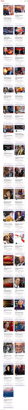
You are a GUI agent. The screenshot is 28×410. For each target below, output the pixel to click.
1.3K (20, 275)
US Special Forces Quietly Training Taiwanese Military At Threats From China (19, 158)
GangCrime (21, 185)
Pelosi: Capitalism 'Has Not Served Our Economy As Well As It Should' (8, 334)
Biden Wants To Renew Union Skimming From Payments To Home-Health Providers (19, 202)
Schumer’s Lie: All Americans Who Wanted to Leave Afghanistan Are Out (19, 356)
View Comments (9, 22)
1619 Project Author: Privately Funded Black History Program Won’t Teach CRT (8, 378)
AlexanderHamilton (6, 141)
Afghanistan (16, 361)
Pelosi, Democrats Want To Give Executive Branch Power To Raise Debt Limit (8, 247)
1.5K (19, 362)
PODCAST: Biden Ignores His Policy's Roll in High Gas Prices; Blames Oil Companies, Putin (8, 18)
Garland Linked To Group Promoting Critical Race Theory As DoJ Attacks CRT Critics (8, 180)
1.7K (20, 340)
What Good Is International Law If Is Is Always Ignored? (8, 57)
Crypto (8, 102)
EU (20, 141)
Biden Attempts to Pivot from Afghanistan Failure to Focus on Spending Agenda (19, 378)
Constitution (9, 141)
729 (8, 253)
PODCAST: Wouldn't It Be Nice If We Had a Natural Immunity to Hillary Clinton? (19, 116)
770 (8, 275)
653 (8, 231)
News (4, 36)
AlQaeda (5, 361)
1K (8, 340)
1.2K (8, 297)
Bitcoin (4, 102)
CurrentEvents (5, 163)
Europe (22, 141)
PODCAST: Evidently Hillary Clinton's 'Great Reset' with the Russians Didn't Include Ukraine (19, 96)
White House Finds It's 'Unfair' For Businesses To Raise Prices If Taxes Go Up (19, 224)
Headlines (8, 163)
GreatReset (21, 296)
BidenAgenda (21, 383)
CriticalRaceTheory (8, 185)
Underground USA (8, 15)
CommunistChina (20, 163)
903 (8, 123)
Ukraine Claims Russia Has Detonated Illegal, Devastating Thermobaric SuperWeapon (8, 78)
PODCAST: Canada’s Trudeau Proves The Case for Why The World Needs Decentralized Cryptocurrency (8, 96)
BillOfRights (7, 296)
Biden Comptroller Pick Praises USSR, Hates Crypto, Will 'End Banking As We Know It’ (8, 202)
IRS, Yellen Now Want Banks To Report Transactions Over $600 (19, 312)
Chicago (18, 185)
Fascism (10, 339)
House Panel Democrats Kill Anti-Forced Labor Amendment (19, 334)
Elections (19, 141)
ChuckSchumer (21, 361)
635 (8, 45)
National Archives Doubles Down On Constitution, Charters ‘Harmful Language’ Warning (8, 291)
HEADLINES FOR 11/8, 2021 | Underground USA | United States (8, 153)
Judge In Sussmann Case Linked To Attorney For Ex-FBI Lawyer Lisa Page (19, 291)
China (17, 163)
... (12, 23)
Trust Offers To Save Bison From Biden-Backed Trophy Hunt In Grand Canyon (19, 269)
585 (8, 85)
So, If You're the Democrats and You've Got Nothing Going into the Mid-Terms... (8, 136)
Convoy (19, 102)
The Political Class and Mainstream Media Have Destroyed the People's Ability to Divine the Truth (8, 38)
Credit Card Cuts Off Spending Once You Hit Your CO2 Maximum (8, 224)
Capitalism (16, 141)
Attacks (7, 361)
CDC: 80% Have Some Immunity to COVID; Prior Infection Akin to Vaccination (8, 400)
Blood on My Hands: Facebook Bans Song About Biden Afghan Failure (8, 310)
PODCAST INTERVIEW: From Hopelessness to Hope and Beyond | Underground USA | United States (19, 134)
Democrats (21, 339)
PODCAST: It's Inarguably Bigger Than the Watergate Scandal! (8, 116)
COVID (7, 405)
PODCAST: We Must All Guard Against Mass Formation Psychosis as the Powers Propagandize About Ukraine (19, 58)
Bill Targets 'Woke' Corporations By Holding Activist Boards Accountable (8, 269)
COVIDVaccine (10, 405)
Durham (19, 296)
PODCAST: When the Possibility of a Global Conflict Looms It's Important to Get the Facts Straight (19, 78)
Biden (15, 102)
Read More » (19, 8)
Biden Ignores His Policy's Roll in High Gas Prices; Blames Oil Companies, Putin (19, 16)
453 (8, 65)
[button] (21, 1)
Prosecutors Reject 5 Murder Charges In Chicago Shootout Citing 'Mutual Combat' (19, 180)
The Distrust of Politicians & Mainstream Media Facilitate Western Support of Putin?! (19, 38)
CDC (6, 405)
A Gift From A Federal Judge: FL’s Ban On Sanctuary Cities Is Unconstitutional (19, 247)
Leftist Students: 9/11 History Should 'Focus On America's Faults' (8, 356)
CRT (10, 185)
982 (8, 142)
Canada (6, 102)
